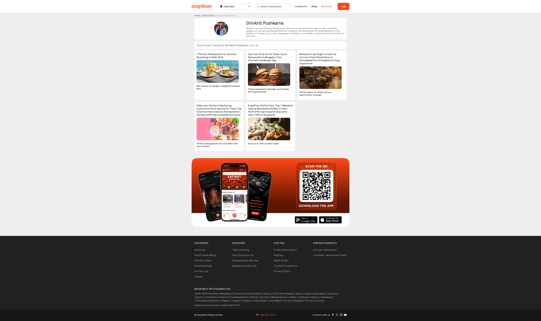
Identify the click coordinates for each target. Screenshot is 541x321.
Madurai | (248, 300)
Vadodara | (327, 297)
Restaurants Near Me (244, 265)
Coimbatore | (212, 297)
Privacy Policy (282, 271)
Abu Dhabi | (261, 300)
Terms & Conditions (285, 265)
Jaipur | (299, 293)
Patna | (254, 297)
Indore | (293, 297)
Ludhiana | (304, 297)
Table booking (240, 249)
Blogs (314, 6)
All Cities (319, 300)
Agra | (307, 293)
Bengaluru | (226, 293)
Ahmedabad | (287, 293)
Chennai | (239, 293)
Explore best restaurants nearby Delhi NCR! (217, 305)
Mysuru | (315, 297)
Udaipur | (237, 300)
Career (198, 276)
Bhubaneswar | (279, 297)
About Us (199, 249)
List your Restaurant (325, 249)
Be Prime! (327, 6)
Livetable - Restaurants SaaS (330, 255)
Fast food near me (243, 255)
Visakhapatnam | (240, 297)
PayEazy (278, 255)
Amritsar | (265, 297)
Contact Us (301, 6)
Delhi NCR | (201, 293)
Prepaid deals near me (245, 260)
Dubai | (268, 293)
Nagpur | (226, 300)
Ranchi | (225, 297)
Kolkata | (258, 293)
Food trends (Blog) (205, 255)
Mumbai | (214, 293)
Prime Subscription (285, 249)
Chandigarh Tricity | (280, 300)
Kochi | (199, 297)
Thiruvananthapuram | (208, 300)
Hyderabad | (319, 293)
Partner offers (203, 260)
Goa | (275, 293)
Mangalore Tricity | (303, 300)
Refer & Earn (281, 260)
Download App (203, 265)
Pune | (248, 293)
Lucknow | (332, 293)
